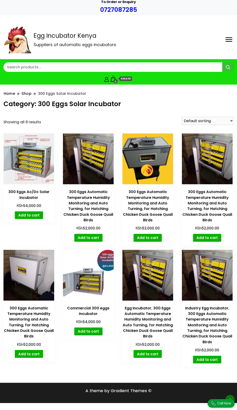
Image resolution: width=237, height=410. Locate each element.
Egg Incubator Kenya (65, 36)
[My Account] (106, 79)
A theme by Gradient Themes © (118, 391)
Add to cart (29, 215)
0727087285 (118, 9)
